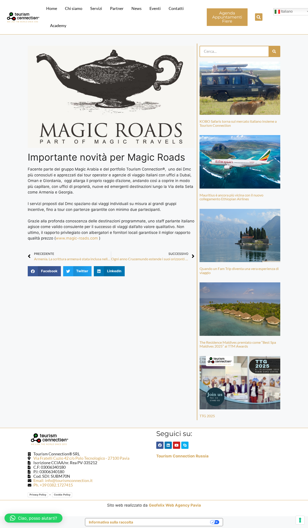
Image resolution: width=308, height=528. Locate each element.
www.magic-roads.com (77, 238)
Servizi (96, 8)
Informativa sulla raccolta (111, 522)
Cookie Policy (62, 494)
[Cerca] (274, 51)
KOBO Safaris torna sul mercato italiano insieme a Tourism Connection (238, 123)
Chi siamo (73, 8)
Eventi (155, 8)
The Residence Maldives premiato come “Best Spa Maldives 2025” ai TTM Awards (238, 344)
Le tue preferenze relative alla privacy (173, 522)
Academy (58, 25)
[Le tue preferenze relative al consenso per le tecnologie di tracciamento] (300, 520)
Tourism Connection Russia (182, 456)
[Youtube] (176, 445)
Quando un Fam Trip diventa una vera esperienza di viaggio (239, 270)
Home (51, 8)
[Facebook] (159, 445)
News (136, 8)
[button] (258, 17)
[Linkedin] (168, 445)
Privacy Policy (38, 494)
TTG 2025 (207, 416)
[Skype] (184, 445)
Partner (117, 8)
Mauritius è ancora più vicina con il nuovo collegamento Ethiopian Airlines (231, 197)
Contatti (176, 8)
